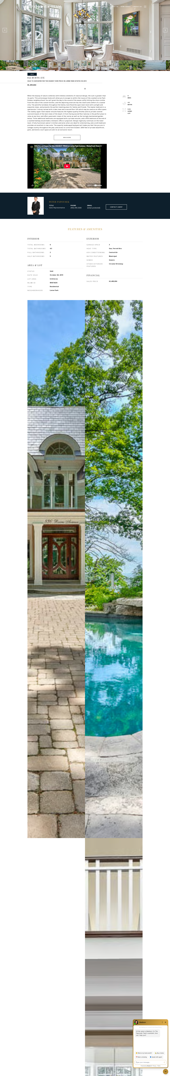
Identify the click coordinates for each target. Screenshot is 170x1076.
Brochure (67, 137)
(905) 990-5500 (76, 208)
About (105, 6)
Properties (114, 6)
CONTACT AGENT (116, 207)
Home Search (126, 6)
